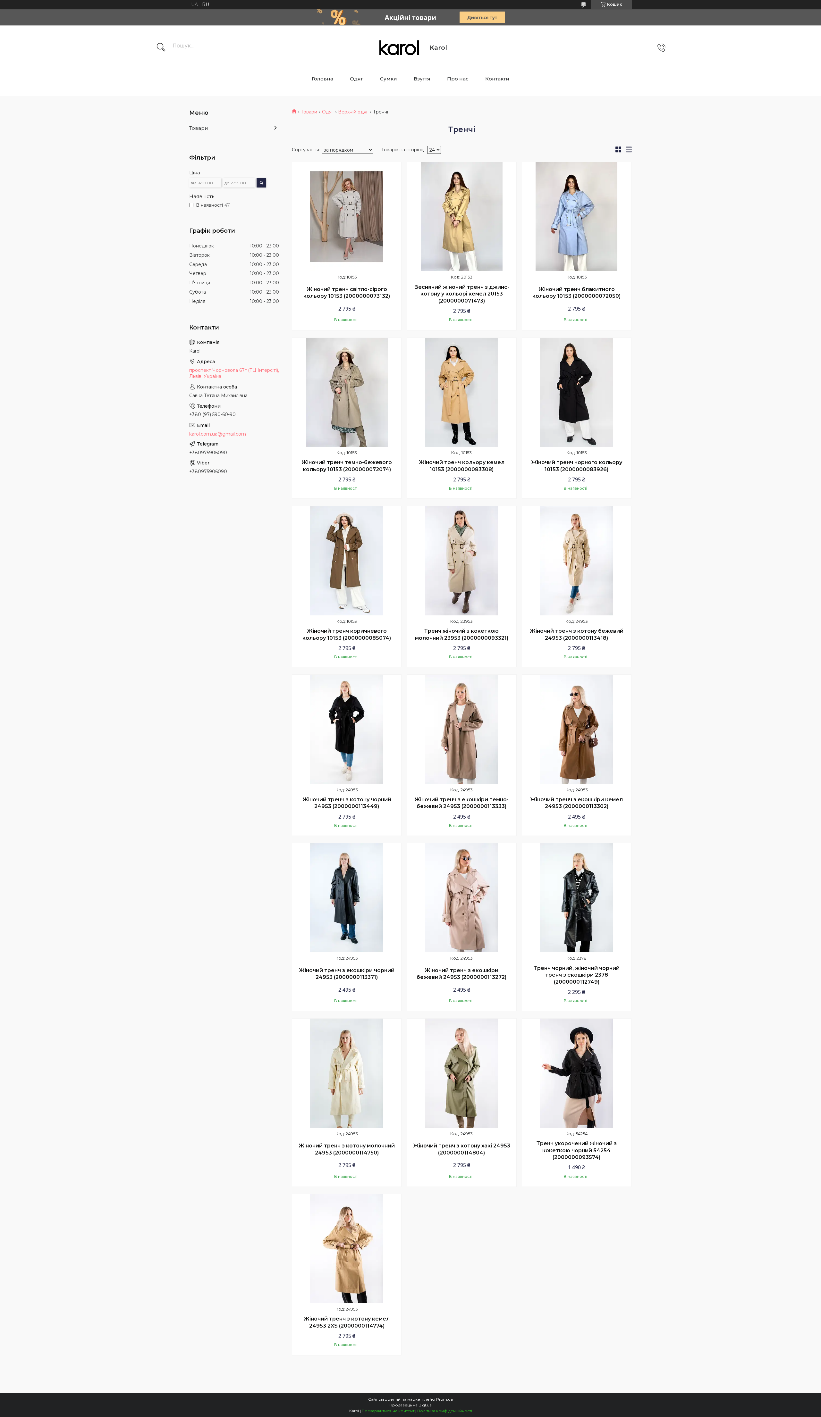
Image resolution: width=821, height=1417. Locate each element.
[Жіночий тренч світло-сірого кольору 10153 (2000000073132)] (346, 216)
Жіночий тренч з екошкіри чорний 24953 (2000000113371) (346, 973)
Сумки (388, 79)
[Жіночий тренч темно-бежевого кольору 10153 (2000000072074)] (346, 392)
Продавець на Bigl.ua (410, 1405)
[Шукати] (161, 48)
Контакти (497, 79)
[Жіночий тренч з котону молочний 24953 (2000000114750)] (346, 1073)
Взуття (422, 79)
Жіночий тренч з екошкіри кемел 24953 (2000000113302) (576, 803)
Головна (322, 79)
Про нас (458, 79)
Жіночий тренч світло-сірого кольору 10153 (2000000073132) (346, 292)
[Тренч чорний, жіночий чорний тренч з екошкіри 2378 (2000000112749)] (576, 897)
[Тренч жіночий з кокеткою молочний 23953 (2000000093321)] (461, 560)
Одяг (356, 79)
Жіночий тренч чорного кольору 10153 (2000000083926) (576, 465)
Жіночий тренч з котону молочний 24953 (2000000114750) (347, 1149)
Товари (309, 112)
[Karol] (399, 47)
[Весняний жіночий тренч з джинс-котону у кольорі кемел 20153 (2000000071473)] (461, 216)
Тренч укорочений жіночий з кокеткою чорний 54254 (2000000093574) (577, 1150)
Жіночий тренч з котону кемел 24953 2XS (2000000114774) (347, 1322)
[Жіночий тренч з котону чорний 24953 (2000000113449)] (346, 729)
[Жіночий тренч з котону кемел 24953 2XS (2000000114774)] (346, 1248)
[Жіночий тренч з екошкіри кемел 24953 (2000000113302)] (576, 729)
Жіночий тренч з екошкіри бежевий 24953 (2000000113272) (461, 973)
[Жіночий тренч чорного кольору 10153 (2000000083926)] (576, 392)
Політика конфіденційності (444, 1410)
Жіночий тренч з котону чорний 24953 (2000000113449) (346, 803)
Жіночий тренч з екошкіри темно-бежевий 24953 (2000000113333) (461, 803)
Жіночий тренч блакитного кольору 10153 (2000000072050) (576, 292)
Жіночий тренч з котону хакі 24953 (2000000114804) (461, 1149)
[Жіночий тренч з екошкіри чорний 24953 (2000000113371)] (346, 897)
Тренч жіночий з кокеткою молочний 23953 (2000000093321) (461, 634)
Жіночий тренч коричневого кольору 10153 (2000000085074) (346, 634)
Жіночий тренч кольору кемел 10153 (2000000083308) (461, 465)
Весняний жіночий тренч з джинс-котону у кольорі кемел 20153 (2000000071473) (461, 294)
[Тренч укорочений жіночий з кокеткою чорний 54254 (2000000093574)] (576, 1073)
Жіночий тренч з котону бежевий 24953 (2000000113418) (576, 634)
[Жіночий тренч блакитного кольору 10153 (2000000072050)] (576, 216)
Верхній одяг (353, 112)
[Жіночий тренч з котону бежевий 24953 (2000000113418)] (576, 560)
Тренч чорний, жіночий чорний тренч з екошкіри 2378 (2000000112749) (577, 975)
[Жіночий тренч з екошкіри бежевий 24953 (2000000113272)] (461, 897)
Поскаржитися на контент (388, 1410)
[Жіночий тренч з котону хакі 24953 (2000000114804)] (461, 1073)
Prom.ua (444, 1399)
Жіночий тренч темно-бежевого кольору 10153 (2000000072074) (346, 465)
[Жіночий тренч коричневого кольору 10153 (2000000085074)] (346, 560)
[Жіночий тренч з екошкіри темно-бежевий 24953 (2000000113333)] (461, 729)
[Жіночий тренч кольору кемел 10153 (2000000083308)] (461, 392)
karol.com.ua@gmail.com (217, 434)
